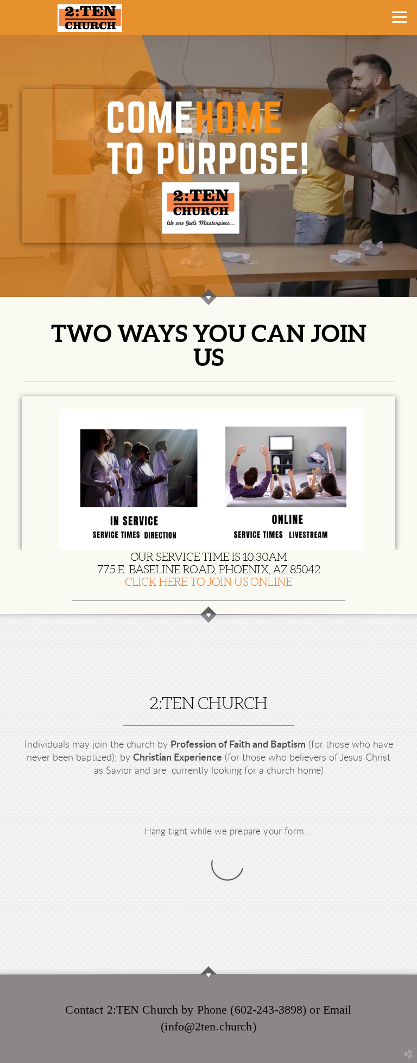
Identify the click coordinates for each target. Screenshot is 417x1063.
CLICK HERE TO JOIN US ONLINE (209, 581)
